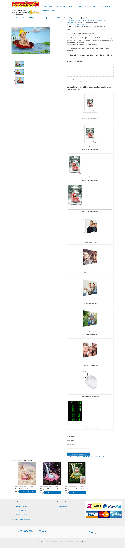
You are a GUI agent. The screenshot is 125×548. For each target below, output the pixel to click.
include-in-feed (100, 456)
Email (91, 532)
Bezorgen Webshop (21, 514)
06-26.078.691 (26, 531)
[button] (52, 6)
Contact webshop (62, 506)
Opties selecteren (28, 491)
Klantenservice (21, 501)
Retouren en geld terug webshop (21, 519)
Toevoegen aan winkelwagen (78, 454)
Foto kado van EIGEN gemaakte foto (30, 18)
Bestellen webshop (21, 506)
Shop (17, 18)
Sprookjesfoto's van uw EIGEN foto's (52, 18)
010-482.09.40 (40, 531)
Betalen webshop (21, 510)
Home (13, 18)
